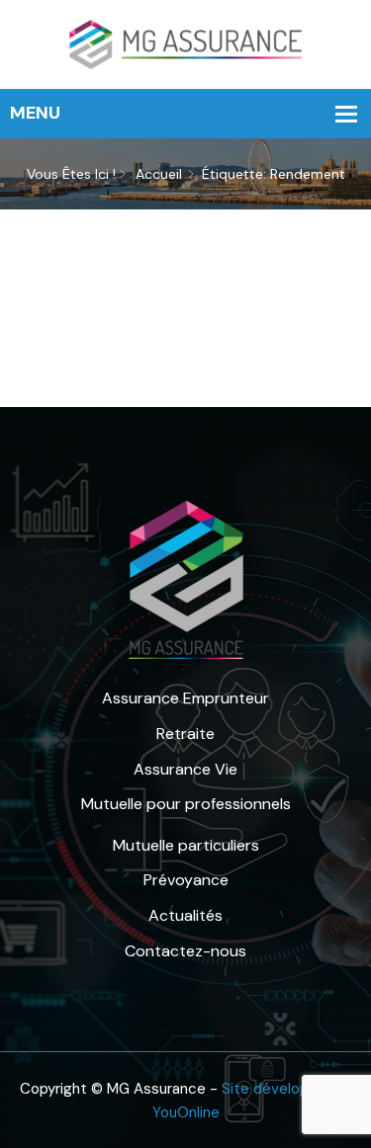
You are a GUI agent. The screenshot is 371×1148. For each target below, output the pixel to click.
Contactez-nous (185, 951)
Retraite (185, 733)
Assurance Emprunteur (185, 698)
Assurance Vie (185, 769)
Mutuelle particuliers (186, 845)
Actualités (185, 915)
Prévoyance (186, 879)
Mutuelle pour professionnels (186, 803)
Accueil (159, 174)
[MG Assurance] (186, 43)
